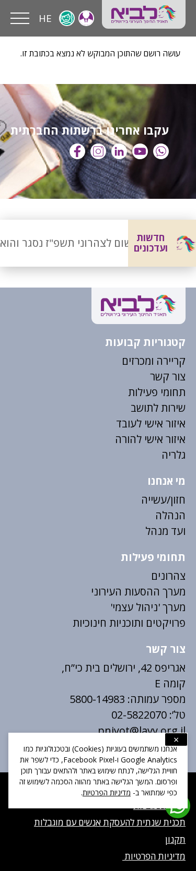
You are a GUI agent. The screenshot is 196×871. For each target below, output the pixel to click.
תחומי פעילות (157, 392)
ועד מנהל (165, 531)
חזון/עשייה (163, 500)
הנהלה (170, 515)
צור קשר (168, 376)
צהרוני (172, 576)
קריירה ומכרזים (154, 361)
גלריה (174, 455)
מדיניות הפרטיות (154, 856)
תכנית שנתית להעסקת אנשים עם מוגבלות (110, 822)
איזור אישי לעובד (151, 423)
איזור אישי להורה (150, 439)
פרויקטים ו (163, 623)
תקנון (175, 839)
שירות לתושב (158, 408)
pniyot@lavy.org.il (142, 730)
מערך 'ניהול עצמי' (148, 607)
